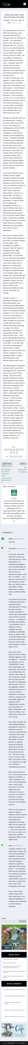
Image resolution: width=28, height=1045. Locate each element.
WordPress (23, 1043)
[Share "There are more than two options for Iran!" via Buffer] (22, 449)
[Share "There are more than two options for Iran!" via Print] (16, 452)
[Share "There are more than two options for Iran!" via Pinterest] (16, 449)
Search (3, 918)
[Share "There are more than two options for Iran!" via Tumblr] (14, 449)
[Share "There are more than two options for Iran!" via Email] (14, 452)
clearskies (7, 1002)
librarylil (7, 995)
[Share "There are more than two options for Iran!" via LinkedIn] (19, 449)
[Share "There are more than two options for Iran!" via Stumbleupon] (11, 452)
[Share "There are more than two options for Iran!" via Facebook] (5, 449)
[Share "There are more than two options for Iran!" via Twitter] (8, 449)
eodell (10, 845)
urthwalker (14, 20)
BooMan (11, 538)
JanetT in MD (12, 548)
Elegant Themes (11, 1043)
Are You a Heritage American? (9, 962)
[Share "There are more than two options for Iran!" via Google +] (11, 449)
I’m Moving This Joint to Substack (10, 959)
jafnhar (6, 1010)
